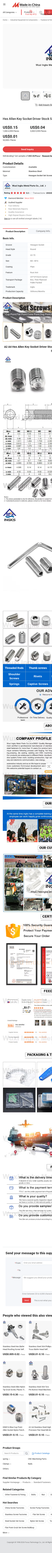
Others (6, 1468)
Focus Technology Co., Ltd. (35, 1542)
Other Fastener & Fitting (15, 1494)
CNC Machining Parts (37, 1459)
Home (5, 20)
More (5, 1532)
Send (26, 1300)
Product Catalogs (42, 1453)
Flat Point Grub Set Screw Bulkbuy (19, 1527)
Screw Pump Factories (39, 1507)
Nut (43, 1494)
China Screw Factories (14, 1507)
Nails (30, 1463)
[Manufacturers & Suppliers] (26, 4)
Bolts (33, 1494)
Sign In (7, 218)
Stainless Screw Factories (16, 1514)
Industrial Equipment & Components (24, 20)
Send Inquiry (27, 149)
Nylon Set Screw (37, 1521)
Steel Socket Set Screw (14, 1521)
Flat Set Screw (39, 1514)
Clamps (6, 1463)
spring (5, 1459)
